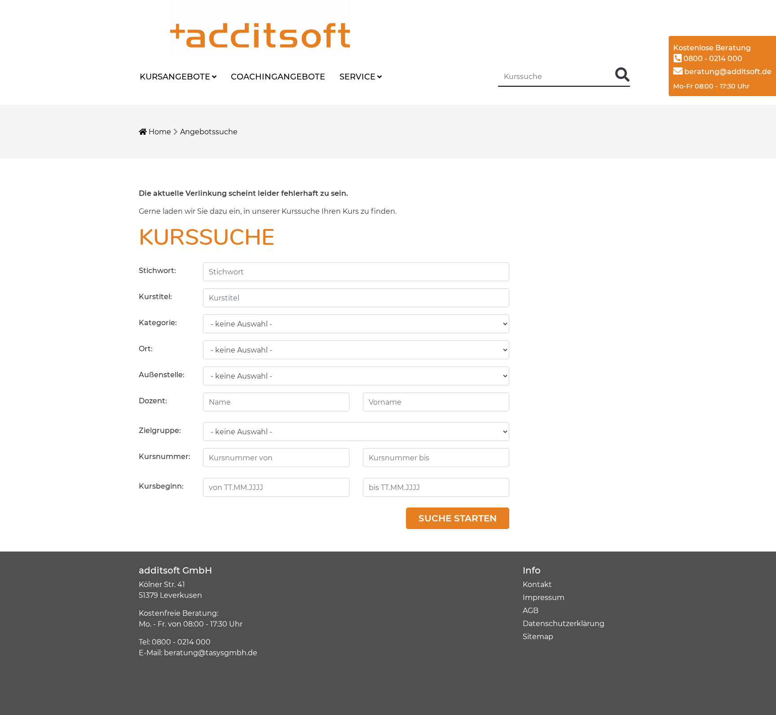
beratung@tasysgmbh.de (210, 653)
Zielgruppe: (160, 430)
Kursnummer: (164, 456)
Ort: (146, 348)
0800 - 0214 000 (712, 58)
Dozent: (153, 401)
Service (357, 77)
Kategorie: (158, 322)
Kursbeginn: (161, 486)
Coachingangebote (278, 77)
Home (159, 132)
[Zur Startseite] (228, 27)
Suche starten (458, 518)
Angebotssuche (209, 132)
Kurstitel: (155, 296)
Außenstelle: (162, 375)
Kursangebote (175, 77)
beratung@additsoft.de (727, 71)
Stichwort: (157, 270)
